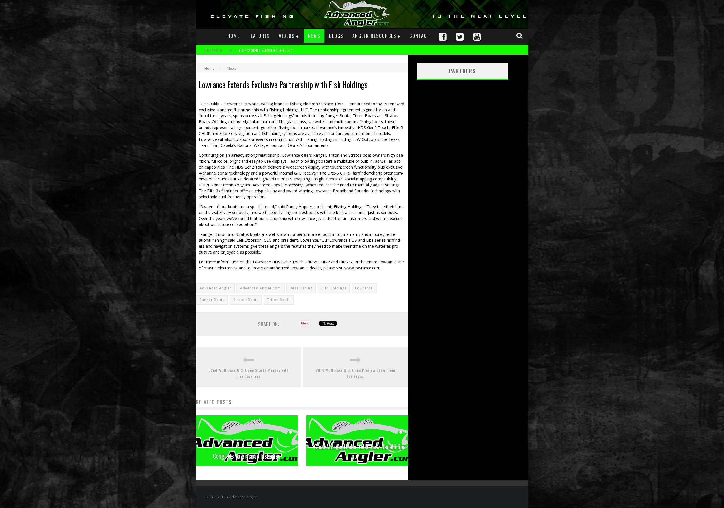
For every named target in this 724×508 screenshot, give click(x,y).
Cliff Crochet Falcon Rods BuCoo (266, 50)
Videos (287, 35)
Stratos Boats (245, 299)
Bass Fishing (301, 288)
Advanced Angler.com (260, 288)
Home (233, 35)
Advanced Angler (215, 288)
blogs (336, 35)
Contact (420, 35)
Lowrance (364, 288)
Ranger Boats (212, 299)
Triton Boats (278, 299)
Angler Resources (374, 35)
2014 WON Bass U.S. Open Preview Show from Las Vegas (355, 373)
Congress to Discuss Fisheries (247, 455)
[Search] (520, 35)
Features (259, 35)
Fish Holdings (333, 288)
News (314, 35)
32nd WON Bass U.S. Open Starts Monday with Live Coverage (248, 373)
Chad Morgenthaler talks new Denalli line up (360, 451)
